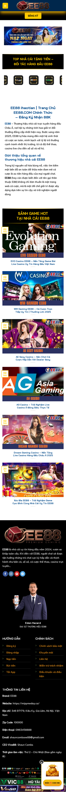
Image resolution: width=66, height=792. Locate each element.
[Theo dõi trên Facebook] (5, 574)
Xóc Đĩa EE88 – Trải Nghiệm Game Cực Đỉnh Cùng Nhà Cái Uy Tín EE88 (33, 502)
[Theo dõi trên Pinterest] (17, 574)
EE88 (13, 695)
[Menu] (5, 5)
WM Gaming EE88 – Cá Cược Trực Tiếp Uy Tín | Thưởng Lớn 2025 (33, 310)
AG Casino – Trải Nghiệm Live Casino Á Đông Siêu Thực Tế (33, 406)
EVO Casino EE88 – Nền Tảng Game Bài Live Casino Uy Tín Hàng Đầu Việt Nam (33, 262)
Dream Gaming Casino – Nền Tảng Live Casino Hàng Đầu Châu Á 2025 (33, 454)
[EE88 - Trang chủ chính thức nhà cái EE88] (33, 5)
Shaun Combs (25, 744)
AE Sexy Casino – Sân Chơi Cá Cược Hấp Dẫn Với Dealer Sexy (33, 358)
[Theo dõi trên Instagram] (11, 574)
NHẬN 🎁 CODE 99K (52, 783)
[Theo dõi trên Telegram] (22, 574)
